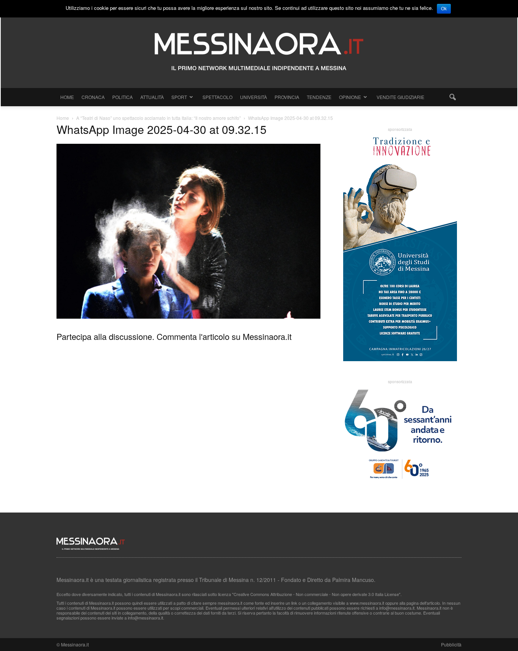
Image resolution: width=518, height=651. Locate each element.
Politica (122, 97)
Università (253, 97)
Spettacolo (217, 97)
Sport (179, 97)
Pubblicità (451, 644)
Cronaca (93, 97)
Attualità (152, 97)
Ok (444, 8)
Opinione (350, 97)
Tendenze (319, 97)
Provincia (287, 97)
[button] (452, 97)
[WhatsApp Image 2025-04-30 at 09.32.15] (188, 316)
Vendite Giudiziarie (400, 97)
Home (67, 97)
